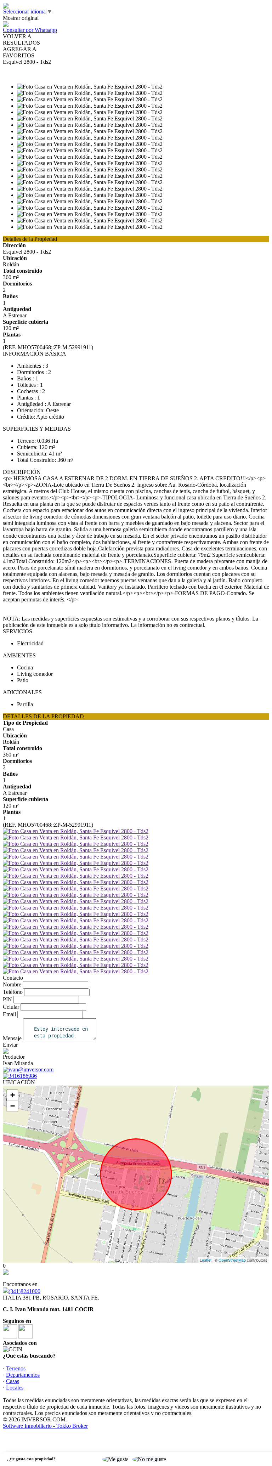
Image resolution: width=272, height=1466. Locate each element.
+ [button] (12, 1095)
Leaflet (205, 1260)
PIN (7, 999)
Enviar (10, 1045)
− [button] (12, 1106)
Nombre (12, 984)
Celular (11, 1007)
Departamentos (23, 1375)
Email (9, 1014)
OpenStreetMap (232, 1260)
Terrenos (16, 1368)
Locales (14, 1388)
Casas (12, 1381)
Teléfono (13, 992)
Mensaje (12, 1038)
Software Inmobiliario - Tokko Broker (45, 1426)
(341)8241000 (24, 1291)
